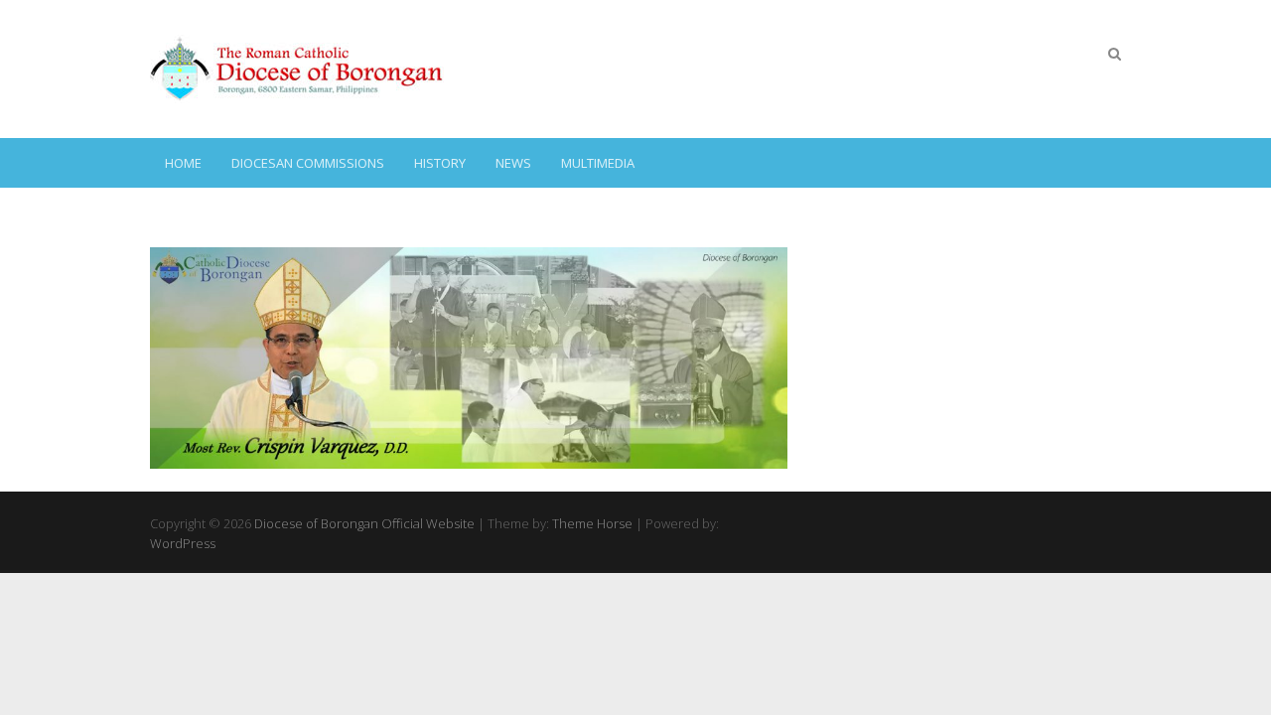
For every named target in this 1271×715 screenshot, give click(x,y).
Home (183, 163)
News (513, 163)
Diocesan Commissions (307, 163)
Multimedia (598, 163)
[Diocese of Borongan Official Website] (299, 69)
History (440, 163)
